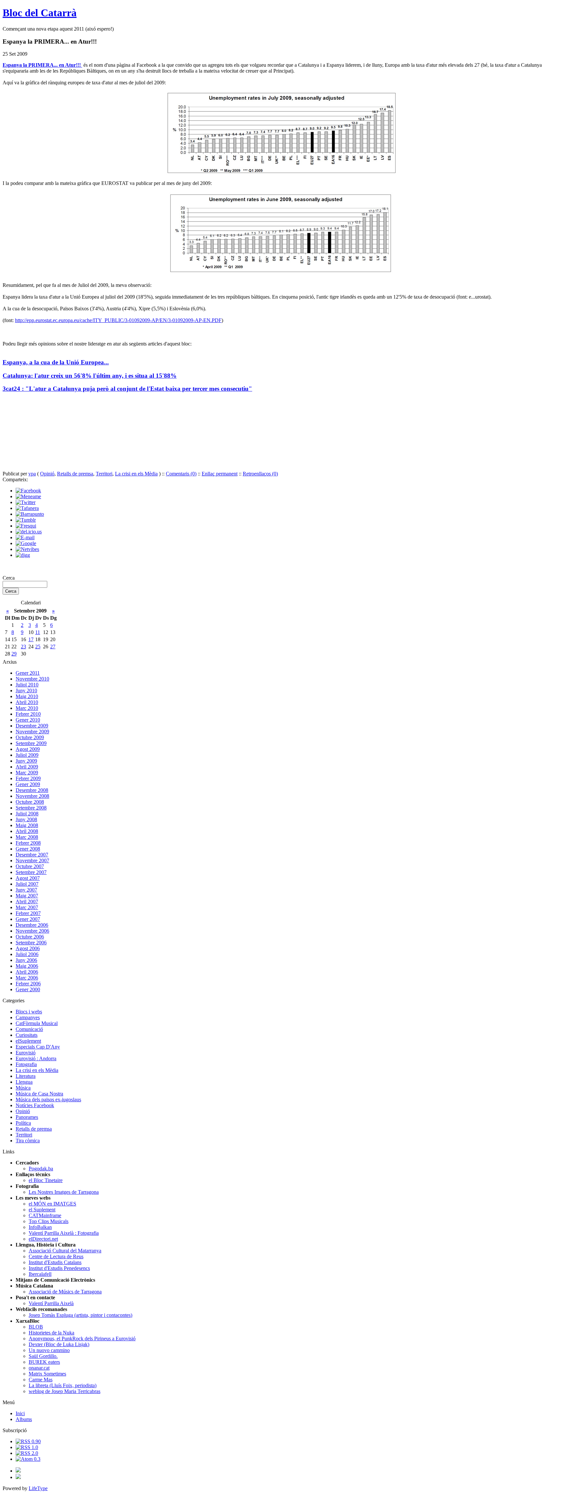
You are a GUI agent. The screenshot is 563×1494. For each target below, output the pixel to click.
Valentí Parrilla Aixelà (51, 1303)
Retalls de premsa (75, 473)
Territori (104, 473)
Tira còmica (28, 1140)
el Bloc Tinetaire (46, 1180)
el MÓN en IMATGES (52, 1203)
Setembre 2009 (31, 743)
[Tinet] (18, 1477)
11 (37, 632)
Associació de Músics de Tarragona (65, 1291)
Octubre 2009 (30, 737)
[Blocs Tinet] (18, 1470)
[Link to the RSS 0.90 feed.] (28, 1441)
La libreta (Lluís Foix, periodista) (62, 1385)
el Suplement (42, 1209)
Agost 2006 (28, 948)
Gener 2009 (28, 784)
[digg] (23, 555)
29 (14, 653)
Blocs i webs (29, 1011)
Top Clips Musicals (48, 1221)
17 (31, 639)
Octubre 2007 (30, 866)
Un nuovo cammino (49, 1350)
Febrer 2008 (28, 843)
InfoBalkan (40, 1227)
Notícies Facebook (35, 1105)
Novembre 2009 (32, 731)
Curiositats (26, 1035)
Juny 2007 (26, 890)
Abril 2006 (27, 972)
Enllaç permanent (220, 473)
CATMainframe (45, 1215)
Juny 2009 (26, 761)
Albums (24, 1419)
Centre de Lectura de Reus (56, 1256)
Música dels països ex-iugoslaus (48, 1099)
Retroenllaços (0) (260, 473)
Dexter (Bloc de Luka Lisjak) (59, 1344)
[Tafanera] (27, 508)
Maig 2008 (27, 825)
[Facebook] (28, 490)
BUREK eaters (44, 1362)
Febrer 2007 (28, 913)
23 (23, 646)
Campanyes (28, 1017)
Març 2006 (27, 977)
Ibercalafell (40, 1274)
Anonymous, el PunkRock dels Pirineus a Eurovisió (82, 1338)
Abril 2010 (27, 702)
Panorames (27, 1117)
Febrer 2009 (28, 778)
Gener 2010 (28, 720)
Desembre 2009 (32, 725)
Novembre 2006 (32, 931)
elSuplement (28, 1041)
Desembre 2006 (32, 925)
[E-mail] (25, 537)
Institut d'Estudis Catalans (55, 1262)
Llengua (24, 1082)
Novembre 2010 (32, 679)
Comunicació (29, 1029)
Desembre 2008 (32, 790)
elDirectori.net (43, 1239)
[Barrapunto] (30, 514)
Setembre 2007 (31, 872)
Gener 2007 (28, 919)
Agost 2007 (28, 878)
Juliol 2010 (27, 684)
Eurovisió (26, 1052)
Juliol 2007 (27, 884)
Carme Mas (40, 1379)
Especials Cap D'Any (38, 1047)
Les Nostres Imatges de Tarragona (64, 1192)
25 (37, 646)
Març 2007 (27, 907)
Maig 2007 (27, 895)
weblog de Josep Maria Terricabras (64, 1391)
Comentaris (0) (181, 473)
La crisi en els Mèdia (136, 473)
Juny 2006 (26, 960)
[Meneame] (28, 496)
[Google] (26, 543)
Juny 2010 (26, 690)
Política (23, 1123)
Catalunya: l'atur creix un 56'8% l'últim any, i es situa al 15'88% (90, 375)
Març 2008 (27, 837)
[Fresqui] (26, 526)
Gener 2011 (28, 673)
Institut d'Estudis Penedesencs (59, 1268)
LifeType (38, 1488)
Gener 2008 (28, 849)
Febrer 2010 (28, 714)
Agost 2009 (28, 749)
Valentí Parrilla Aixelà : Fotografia (64, 1233)
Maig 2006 (27, 966)
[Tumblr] (26, 520)
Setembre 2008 (31, 807)
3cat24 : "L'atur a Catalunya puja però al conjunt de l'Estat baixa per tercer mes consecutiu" (127, 388)
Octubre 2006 (30, 936)
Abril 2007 (27, 901)
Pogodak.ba (41, 1168)
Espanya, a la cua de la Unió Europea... (56, 362)
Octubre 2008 (30, 802)
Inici (20, 1413)
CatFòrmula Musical (37, 1023)
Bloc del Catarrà (40, 13)
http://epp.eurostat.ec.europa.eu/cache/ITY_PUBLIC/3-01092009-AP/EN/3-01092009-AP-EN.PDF (118, 320)
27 (52, 646)
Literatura (26, 1076)
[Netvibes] (27, 549)
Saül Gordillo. (43, 1356)
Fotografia (26, 1064)
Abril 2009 (27, 766)
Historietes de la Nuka (51, 1332)
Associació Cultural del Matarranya (65, 1250)
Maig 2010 (27, 696)
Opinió (47, 473)
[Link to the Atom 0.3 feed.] (28, 1459)
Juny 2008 (26, 819)
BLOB (36, 1327)
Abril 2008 (27, 831)
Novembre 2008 (32, 796)
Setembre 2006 (31, 942)
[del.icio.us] (29, 531)
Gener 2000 (28, 989)
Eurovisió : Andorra (36, 1058)
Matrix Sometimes (47, 1373)
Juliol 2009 (27, 755)
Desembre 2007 (32, 854)
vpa (32, 473)
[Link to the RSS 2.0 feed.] (27, 1453)
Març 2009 (27, 772)
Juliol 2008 (27, 813)
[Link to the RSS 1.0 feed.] (27, 1447)
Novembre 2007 (32, 860)
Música (23, 1088)
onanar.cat (39, 1368)
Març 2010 (27, 708)
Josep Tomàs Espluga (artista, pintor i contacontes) (80, 1315)
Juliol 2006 (27, 954)
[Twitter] (26, 502)
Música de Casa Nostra (39, 1093)
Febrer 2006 (28, 983)
